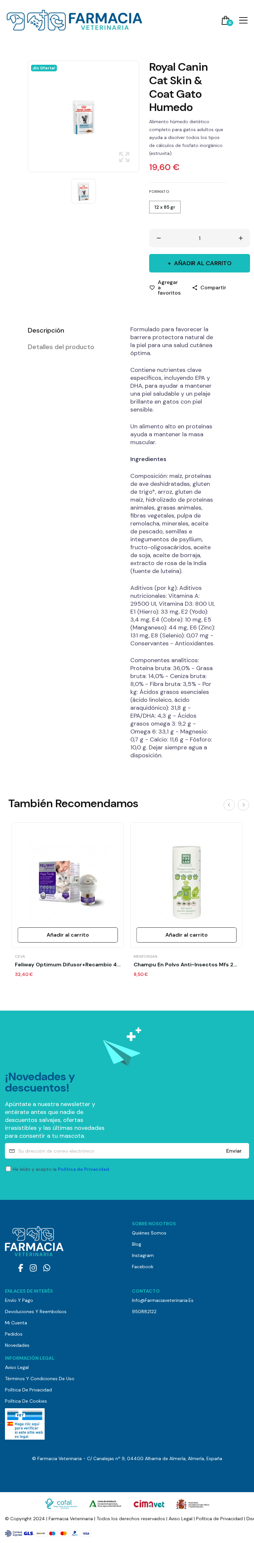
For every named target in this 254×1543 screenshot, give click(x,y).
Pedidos (13, 1334)
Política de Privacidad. (84, 1169)
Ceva (20, 956)
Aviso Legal (17, 1367)
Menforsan (145, 956)
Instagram (143, 1255)
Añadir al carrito (203, 263)
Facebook (142, 1267)
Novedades (17, 1345)
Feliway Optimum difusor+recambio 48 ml (67, 965)
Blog (136, 1244)
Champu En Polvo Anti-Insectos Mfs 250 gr (186, 965)
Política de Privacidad (28, 1390)
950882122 (144, 1311)
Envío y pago (19, 1300)
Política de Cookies (26, 1401)
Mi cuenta (16, 1323)
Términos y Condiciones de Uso (39, 1379)
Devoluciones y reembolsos (35, 1311)
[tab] (71, 330)
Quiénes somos (149, 1233)
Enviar (234, 1150)
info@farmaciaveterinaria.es (162, 1300)
